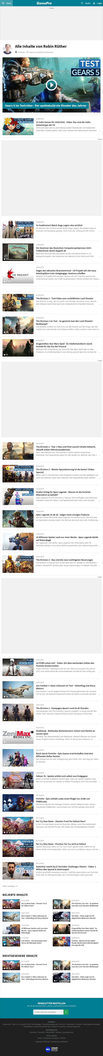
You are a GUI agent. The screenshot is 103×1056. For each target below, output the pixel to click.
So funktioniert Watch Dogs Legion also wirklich (59, 225)
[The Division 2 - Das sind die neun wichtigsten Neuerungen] (18, 564)
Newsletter (71, 1024)
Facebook (47, 1038)
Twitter (40, 1038)
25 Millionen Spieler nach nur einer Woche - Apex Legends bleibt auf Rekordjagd (67, 539)
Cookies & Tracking (58, 1026)
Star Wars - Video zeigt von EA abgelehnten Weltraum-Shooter (84, 917)
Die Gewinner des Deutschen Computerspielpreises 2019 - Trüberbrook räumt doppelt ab (64, 249)
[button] (6, 3)
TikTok (63, 1038)
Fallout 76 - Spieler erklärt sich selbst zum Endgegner (62, 776)
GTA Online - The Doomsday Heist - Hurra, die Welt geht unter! (34, 942)
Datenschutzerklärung (42, 1026)
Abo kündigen (36, 1024)
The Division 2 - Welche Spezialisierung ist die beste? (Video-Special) (65, 471)
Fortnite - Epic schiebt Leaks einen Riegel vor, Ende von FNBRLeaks (63, 800)
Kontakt (79, 1024)
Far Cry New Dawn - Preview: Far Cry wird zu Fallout (61, 843)
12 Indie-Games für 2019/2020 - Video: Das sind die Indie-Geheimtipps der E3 (63, 123)
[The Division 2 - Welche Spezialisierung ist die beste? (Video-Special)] (18, 473)
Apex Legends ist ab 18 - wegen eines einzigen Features (62, 514)
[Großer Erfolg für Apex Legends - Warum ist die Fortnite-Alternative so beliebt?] (18, 496)
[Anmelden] (65, 1012)
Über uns (15, 1024)
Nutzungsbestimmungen (91, 1024)
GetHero (59, 1032)
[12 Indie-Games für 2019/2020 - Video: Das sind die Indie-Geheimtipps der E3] (18, 126)
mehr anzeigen (9, 886)
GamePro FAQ (25, 1024)
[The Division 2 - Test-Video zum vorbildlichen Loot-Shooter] (18, 302)
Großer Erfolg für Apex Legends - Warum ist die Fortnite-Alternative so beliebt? (63, 493)
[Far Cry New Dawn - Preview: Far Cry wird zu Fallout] (18, 848)
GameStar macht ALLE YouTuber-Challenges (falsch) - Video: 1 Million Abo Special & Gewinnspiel (66, 868)
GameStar (33, 1032)
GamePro (41, 1032)
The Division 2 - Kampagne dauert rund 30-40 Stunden (62, 708)
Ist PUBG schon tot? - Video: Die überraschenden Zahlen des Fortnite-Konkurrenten (65, 664)
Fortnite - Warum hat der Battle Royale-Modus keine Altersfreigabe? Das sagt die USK (85, 943)
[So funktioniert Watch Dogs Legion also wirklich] (18, 229)
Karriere (63, 1024)
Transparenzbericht (73, 1026)
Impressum (7, 1024)
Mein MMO (50, 1032)
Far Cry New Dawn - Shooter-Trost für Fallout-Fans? (61, 821)
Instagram (55, 1038)
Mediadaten (28, 1026)
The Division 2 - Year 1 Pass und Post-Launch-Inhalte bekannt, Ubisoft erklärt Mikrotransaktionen (66, 448)
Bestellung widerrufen (50, 1024)
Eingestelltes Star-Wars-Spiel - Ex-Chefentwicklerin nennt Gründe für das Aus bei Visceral (64, 345)
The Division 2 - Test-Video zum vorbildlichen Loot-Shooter (64, 298)
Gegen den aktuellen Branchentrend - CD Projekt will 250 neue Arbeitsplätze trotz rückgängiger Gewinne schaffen (66, 272)
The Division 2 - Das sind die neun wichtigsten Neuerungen (64, 559)
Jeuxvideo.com (68, 1032)
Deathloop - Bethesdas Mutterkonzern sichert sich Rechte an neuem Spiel (65, 732)
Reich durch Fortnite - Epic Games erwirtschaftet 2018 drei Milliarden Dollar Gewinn (64, 755)
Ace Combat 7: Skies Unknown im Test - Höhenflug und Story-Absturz (66, 687)
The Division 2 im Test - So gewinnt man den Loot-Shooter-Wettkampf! (64, 322)
